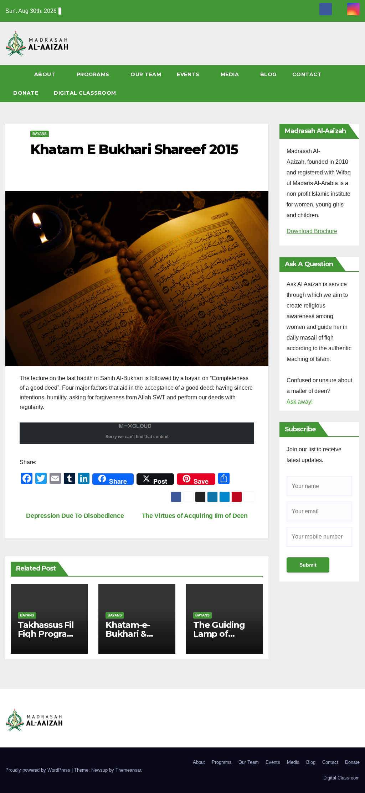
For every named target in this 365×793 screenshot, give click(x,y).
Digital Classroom (85, 93)
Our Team (145, 74)
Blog (268, 74)
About (45, 74)
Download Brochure (312, 231)
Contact (307, 74)
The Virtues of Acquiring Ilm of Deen (196, 515)
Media (231, 74)
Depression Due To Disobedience (74, 515)
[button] (357, 83)
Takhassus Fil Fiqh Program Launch (46, 634)
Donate (25, 93)
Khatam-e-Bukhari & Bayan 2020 (130, 634)
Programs (94, 74)
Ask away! (300, 402)
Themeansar (128, 770)
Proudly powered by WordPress (38, 770)
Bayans (39, 134)
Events (189, 74)
